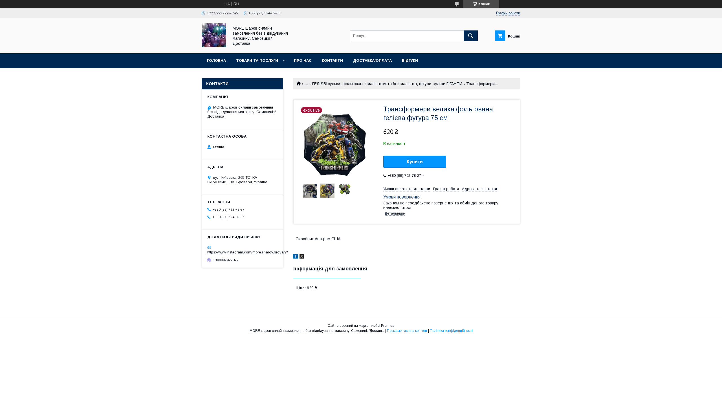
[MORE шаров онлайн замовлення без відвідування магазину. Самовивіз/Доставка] (214, 46)
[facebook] (295, 257)
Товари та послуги (257, 60)
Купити (415, 161)
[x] (302, 257)
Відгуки (410, 60)
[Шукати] (471, 35)
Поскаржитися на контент (407, 331)
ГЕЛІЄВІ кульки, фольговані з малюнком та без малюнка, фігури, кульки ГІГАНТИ (387, 83)
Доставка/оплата (372, 60)
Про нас (303, 60)
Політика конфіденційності (451, 331)
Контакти (332, 60)
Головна (216, 60)
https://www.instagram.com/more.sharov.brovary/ (247, 252)
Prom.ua (387, 326)
